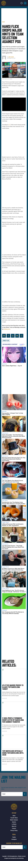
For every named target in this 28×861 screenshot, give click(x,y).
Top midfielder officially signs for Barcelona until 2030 (13, 713)
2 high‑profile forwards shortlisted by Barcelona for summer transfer (13, 680)
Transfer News (14, 818)
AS (9, 124)
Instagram (14, 839)
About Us (14, 826)
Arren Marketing (20, 858)
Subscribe (25, 754)
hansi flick (6, 340)
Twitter (14, 837)
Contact (14, 828)
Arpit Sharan (11, 57)
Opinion (14, 822)
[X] (8, 336)
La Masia (14, 824)
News (3, 22)
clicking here (7, 329)
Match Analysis (14, 820)
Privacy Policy (14, 830)
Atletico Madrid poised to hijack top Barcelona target (12, 647)
